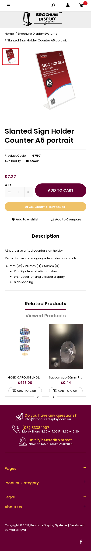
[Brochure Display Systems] (45, 20)
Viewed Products (45, 315)
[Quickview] (36, 348)
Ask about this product (47, 207)
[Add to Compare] (36, 330)
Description (45, 236)
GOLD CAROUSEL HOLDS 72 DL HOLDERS (36, 377)
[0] (81, 6)
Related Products (45, 303)
